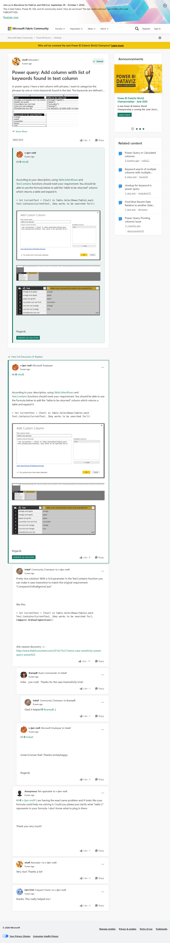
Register (146, 28)
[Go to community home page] (28, 28)
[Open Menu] (160, 37)
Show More (21, 131)
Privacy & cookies (127, 928)
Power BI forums (43, 37)
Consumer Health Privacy (45, 936)
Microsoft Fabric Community (20, 37)
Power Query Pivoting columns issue (137, 219)
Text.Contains (23, 183)
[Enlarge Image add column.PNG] (58, 235)
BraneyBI (33, 672)
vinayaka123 (144, 193)
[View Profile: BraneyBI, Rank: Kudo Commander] (23, 674)
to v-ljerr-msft (62, 569)
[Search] (137, 29)
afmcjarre (142, 209)
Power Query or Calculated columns (140, 154)
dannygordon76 (135, 231)
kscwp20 (143, 176)
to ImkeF (62, 672)
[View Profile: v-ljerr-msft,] (19, 154)
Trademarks (161, 928)
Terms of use (146, 928)
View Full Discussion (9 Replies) (26, 356)
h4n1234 (29, 889)
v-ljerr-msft (30, 152)
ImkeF (28, 569)
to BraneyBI (70, 700)
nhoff (24, 59)
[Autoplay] (132, 128)
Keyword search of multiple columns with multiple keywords (140, 170)
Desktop (57, 37)
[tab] (136, 128)
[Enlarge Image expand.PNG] (58, 300)
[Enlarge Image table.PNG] (58, 273)
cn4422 (145, 160)
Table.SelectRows (68, 179)
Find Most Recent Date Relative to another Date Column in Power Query (139, 203)
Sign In (157, 28)
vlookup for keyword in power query (138, 187)
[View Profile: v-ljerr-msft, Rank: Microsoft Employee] (15, 367)
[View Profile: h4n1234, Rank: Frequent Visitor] (19, 891)
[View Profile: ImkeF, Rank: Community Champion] (19, 571)
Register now (10, 17)
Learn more (117, 45)
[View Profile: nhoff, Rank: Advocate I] (16, 61)
